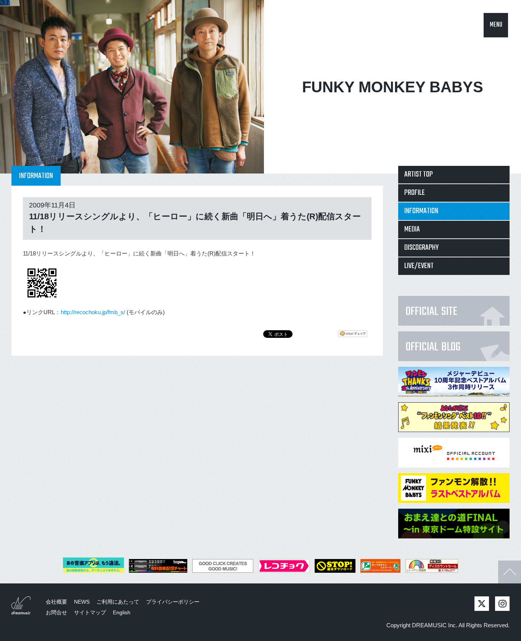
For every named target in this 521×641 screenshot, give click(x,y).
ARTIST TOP (418, 174)
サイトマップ (90, 612)
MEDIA (412, 229)
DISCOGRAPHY (421, 248)
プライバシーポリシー (172, 602)
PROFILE (414, 193)
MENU (496, 25)
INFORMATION (421, 211)
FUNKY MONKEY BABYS (392, 87)
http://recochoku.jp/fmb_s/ (93, 312)
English (121, 612)
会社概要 (56, 602)
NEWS (82, 602)
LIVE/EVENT (419, 266)
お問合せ (56, 612)
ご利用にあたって (117, 602)
